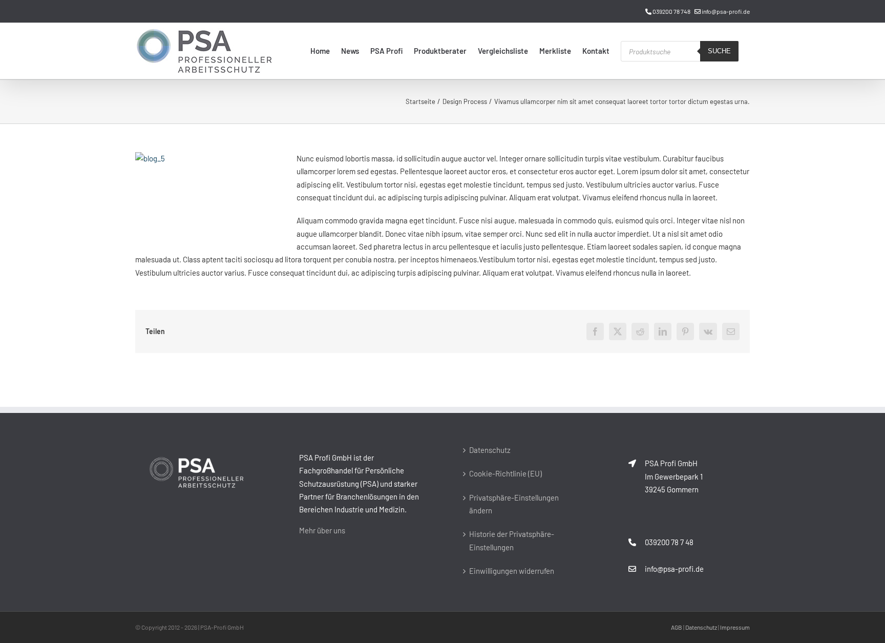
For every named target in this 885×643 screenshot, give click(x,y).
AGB (676, 627)
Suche (719, 51)
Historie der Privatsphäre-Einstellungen (511, 540)
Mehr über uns (322, 530)
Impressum (735, 627)
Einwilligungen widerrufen (511, 570)
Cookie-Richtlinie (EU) (505, 473)
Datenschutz (490, 449)
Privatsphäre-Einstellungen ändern (514, 504)
